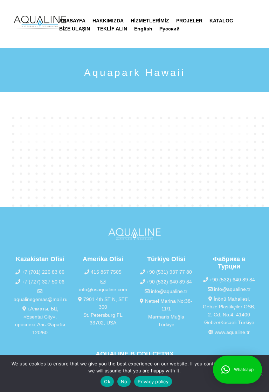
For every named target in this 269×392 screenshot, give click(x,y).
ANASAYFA (72, 20)
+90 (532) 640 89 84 (168, 282)
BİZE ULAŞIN (74, 28)
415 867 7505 (105, 272)
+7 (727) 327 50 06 (42, 282)
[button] (237, 370)
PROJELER (189, 20)
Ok (107, 381)
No (124, 381)
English (143, 28)
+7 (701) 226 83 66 (42, 272)
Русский (169, 28)
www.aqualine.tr (231, 332)
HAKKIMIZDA (108, 20)
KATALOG (221, 20)
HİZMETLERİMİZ (150, 20)
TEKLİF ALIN (112, 28)
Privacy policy (153, 381)
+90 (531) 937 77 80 (168, 272)
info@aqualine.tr (168, 291)
